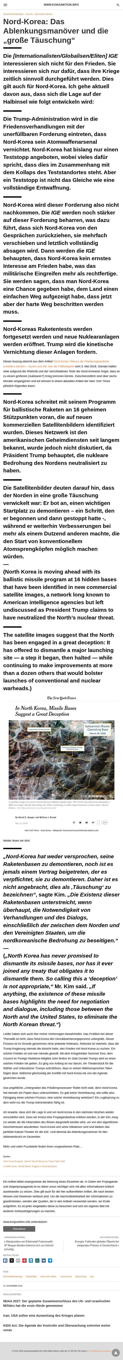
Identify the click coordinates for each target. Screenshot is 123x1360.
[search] (118, 5)
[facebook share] (5, 1260)
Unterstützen (19, 1229)
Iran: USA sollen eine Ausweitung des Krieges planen (43, 1315)
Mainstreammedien (13, 14)
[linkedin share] (31, 1260)
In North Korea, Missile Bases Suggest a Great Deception (30, 1166)
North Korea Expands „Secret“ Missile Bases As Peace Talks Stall (34, 1161)
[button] (61, 760)
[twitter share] (12, 1260)
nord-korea (66, 1276)
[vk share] (44, 1260)
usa (92, 1276)
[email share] (18, 1260)
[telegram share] (50, 1260)
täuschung (80, 1276)
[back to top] (116, 1353)
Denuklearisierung (12, 1276)
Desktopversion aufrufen (100, 1351)
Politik (29, 14)
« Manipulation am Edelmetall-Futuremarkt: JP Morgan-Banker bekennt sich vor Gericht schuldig (28, 1245)
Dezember (31, 1276)
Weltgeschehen (43, 14)
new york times (49, 1276)
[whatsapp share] (37, 1260)
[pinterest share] (24, 1260)
